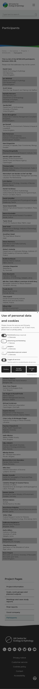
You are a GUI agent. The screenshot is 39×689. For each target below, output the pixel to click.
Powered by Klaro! (32, 374)
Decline (6, 369)
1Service (11, 343)
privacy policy (17, 330)
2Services (11, 337)
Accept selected (19, 369)
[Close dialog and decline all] (37, 313)
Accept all (31, 369)
